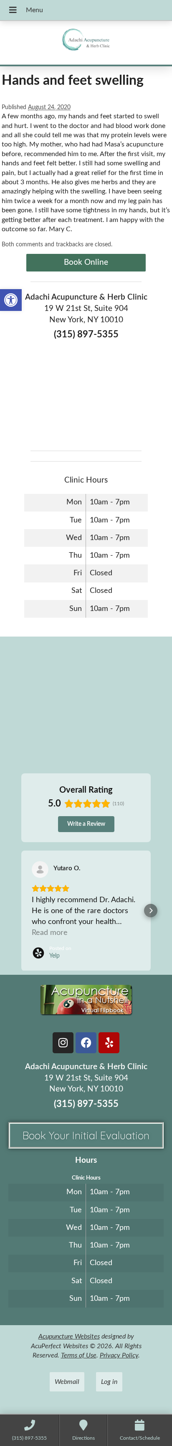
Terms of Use (78, 1355)
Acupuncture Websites (69, 1336)
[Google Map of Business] (86, 393)
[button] (11, 300)
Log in (109, 1381)
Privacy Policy (119, 1355)
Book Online (86, 262)
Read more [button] (50, 933)
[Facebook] (86, 1042)
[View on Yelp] (40, 869)
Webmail (67, 1381)
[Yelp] (109, 1042)
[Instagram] (63, 1042)
